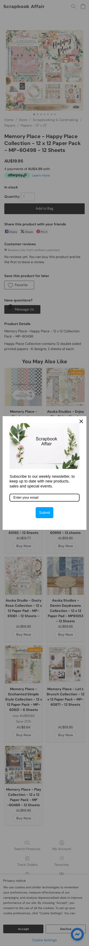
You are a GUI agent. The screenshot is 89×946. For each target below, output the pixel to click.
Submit (44, 512)
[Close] (81, 421)
